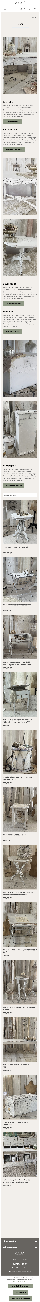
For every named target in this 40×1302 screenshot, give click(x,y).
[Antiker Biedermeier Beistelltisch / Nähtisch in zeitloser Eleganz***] (20, 694)
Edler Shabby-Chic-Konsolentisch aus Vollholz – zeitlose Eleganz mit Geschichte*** (18, 1181)
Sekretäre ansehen (12, 331)
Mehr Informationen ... (20, 1281)
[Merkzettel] (25, 9)
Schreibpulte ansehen (14, 485)
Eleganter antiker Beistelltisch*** (17, 547)
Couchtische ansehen (14, 304)
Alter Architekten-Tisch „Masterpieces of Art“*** (20, 951)
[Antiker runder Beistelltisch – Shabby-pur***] (20, 982)
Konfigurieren (21, 1292)
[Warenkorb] (35, 9)
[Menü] (5, 9)
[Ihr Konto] (30, 9)
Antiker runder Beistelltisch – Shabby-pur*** (19, 1008)
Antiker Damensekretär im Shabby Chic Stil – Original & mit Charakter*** (19, 663)
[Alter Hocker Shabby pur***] (20, 809)
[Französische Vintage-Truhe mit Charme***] (20, 1097)
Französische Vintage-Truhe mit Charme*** (16, 1123)
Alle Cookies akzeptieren (21, 1298)
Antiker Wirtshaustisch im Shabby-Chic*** (17, 1066)
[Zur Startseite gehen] (20, 3)
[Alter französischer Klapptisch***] (20, 579)
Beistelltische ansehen (14, 149)
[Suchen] (21, 9)
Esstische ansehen (13, 122)
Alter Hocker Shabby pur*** (14, 835)
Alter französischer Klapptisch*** (17, 605)
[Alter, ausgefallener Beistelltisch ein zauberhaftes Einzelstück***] (20, 867)
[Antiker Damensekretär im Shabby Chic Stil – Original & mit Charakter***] (20, 637)
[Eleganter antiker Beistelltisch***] (20, 522)
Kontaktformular (25, 1272)
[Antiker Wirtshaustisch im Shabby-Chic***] (20, 1039)
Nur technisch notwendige (20, 1286)
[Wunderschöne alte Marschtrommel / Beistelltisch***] (20, 752)
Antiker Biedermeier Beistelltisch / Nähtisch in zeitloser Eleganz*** (17, 721)
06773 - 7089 (20, 1264)
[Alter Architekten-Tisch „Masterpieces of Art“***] (20, 924)
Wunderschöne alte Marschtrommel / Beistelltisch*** (18, 778)
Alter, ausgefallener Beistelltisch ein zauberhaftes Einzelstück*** (18, 893)
